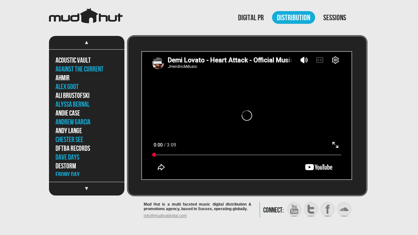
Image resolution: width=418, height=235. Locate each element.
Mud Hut (86, 15)
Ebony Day (68, 175)
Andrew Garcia (73, 122)
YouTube (294, 209)
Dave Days (67, 157)
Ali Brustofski (72, 95)
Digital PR (251, 18)
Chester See (69, 139)
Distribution (293, 18)
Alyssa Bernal (72, 104)
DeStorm (66, 166)
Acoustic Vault (73, 60)
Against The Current (80, 69)
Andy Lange (69, 131)
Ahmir (63, 78)
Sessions (334, 18)
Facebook (327, 209)
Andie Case (68, 113)
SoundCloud (344, 209)
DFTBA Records (73, 148)
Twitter (311, 209)
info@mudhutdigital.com (165, 215)
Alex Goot (67, 87)
